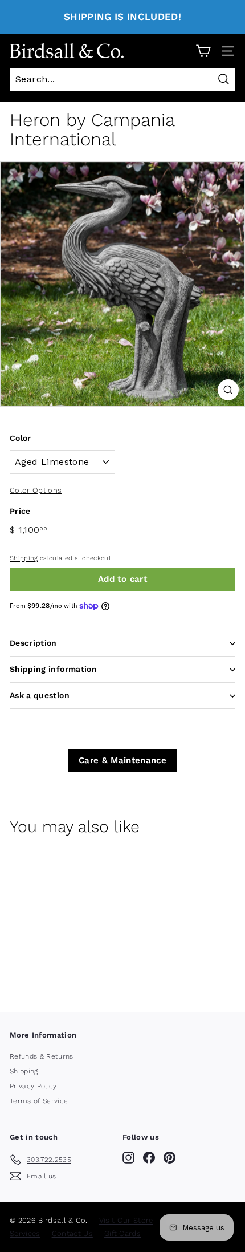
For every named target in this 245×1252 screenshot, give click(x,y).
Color (20, 438)
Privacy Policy (33, 1086)
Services (25, 1233)
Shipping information (53, 669)
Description (33, 642)
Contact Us (72, 1233)
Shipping (24, 558)
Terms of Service (39, 1101)
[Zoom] (228, 389)
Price (20, 511)
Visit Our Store (126, 1220)
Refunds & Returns (42, 1056)
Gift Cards (122, 1233)
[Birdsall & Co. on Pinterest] (169, 1158)
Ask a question (40, 695)
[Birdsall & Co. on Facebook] (149, 1158)
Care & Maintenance (122, 760)
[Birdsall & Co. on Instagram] (128, 1158)
